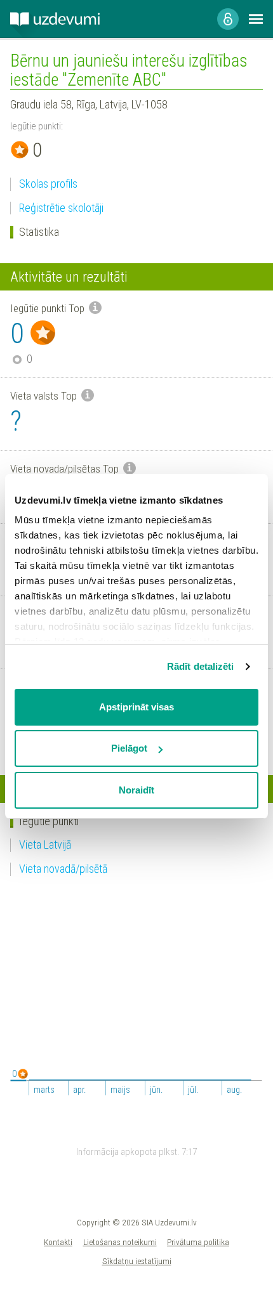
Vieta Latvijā (45, 844)
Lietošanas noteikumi (120, 1242)
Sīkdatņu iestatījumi (136, 1261)
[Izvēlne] (255, 19)
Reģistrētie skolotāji (61, 207)
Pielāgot (129, 748)
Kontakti (58, 1242)
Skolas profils (48, 183)
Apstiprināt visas (136, 706)
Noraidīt (136, 790)
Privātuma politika (198, 1242)
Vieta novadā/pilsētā (63, 868)
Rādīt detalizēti (200, 666)
